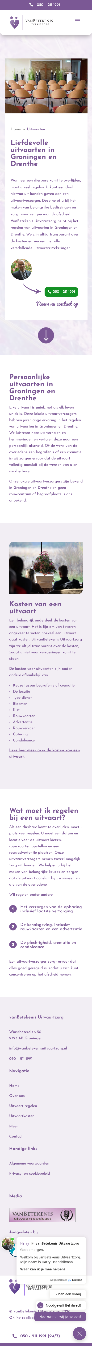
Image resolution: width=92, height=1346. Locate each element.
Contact (16, 1136)
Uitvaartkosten (21, 1116)
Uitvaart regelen (23, 1106)
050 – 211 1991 (20, 1059)
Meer (13, 1126)
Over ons (17, 1096)
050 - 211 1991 (64, 292)
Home (14, 1086)
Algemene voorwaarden (29, 1163)
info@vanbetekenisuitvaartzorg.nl (38, 1048)
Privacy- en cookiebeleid (29, 1174)
